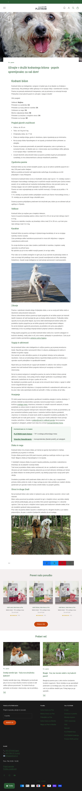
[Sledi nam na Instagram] (9, 775)
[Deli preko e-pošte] (70, 563)
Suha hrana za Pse (47, 710)
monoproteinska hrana (55, 423)
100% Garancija (69, 721)
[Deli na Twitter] (54, 563)
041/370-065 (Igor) (12, 751)
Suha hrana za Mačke (48, 721)
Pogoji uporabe (8, 766)
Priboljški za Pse (46, 717)
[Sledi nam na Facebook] (4, 775)
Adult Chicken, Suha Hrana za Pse (41, 607)
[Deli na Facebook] (47, 563)
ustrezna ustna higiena (38, 338)
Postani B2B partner (71, 739)
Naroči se (9, 722)
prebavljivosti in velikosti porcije (43, 420)
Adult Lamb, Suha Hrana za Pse (15, 607)
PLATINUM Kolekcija (71, 735)
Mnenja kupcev (69, 717)
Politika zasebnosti (10, 769)
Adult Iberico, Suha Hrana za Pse (67, 607)
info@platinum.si (12, 756)
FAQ (65, 724)
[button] (64, 8)
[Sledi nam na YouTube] (15, 775)
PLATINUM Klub (70, 732)
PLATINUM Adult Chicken (23, 434)
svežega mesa (22, 404)
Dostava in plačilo (70, 714)
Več (4, 692)
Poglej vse (41, 624)
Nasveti (67, 728)
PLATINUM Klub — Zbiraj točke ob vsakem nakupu (42, 1)
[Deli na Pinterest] (62, 563)
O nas (66, 710)
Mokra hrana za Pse (47, 714)
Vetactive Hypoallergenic (23, 439)
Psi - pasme (11, 62)
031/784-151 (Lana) (13, 753)
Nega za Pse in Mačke (48, 724)
